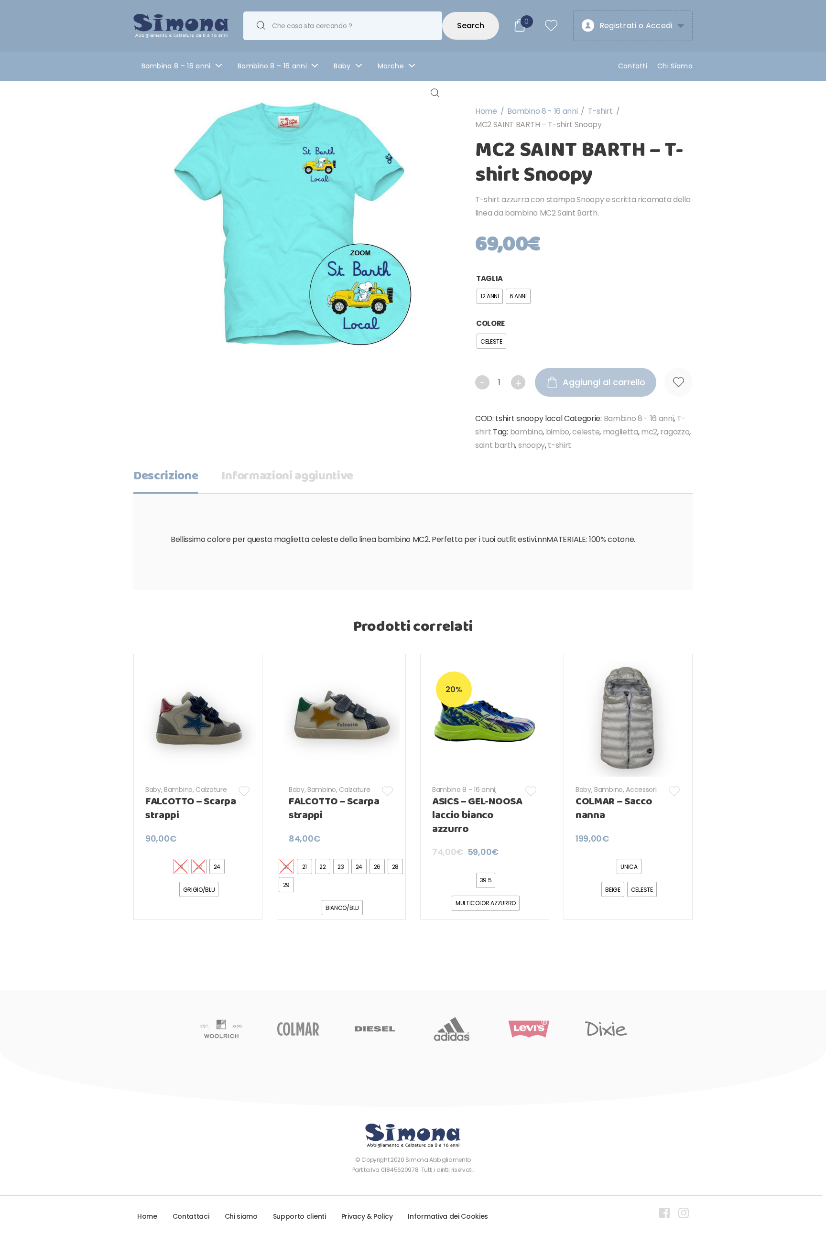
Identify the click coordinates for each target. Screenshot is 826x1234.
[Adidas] (452, 1029)
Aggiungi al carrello (604, 382)
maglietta (620, 431)
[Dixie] (606, 1029)
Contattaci (191, 1216)
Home (486, 111)
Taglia (489, 278)
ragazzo (674, 431)
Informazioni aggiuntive (287, 476)
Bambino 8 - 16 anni (542, 111)
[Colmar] (298, 1029)
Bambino (178, 789)
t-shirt (559, 445)
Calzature (211, 789)
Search (470, 25)
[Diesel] (375, 1029)
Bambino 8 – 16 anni (272, 66)
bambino (526, 431)
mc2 (649, 431)
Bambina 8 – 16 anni (176, 66)
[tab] (165, 479)
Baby (342, 66)
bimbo (557, 431)
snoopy (531, 445)
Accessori (641, 789)
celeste (585, 431)
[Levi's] (529, 1029)
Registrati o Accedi (636, 25)
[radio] (489, 296)
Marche (391, 66)
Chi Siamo (675, 66)
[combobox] (342, 25)
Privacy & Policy (367, 1216)
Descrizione (165, 476)
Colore (490, 323)
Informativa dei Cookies (448, 1216)
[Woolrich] (221, 1029)
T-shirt (600, 111)
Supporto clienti (299, 1216)
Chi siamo (241, 1216)
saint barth (495, 445)
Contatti (633, 66)
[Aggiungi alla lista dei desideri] (678, 382)
